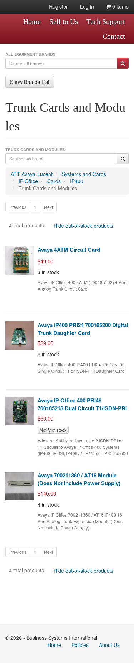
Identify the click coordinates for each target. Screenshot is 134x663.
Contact (114, 36)
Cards (54, 181)
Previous (17, 207)
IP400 (76, 181)
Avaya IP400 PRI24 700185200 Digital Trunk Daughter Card (83, 328)
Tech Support (105, 21)
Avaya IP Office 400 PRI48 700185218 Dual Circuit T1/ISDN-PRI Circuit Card (82, 408)
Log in (87, 6)
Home (32, 21)
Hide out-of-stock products (83, 225)
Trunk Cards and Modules (48, 188)
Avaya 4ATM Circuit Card (69, 249)
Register (58, 6)
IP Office (28, 181)
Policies (80, 644)
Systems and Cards (84, 173)
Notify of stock (53, 430)
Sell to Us (63, 21)
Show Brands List (29, 81)
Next (48, 207)
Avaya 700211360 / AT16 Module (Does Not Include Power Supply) (79, 479)
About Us (109, 644)
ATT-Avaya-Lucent (32, 173)
